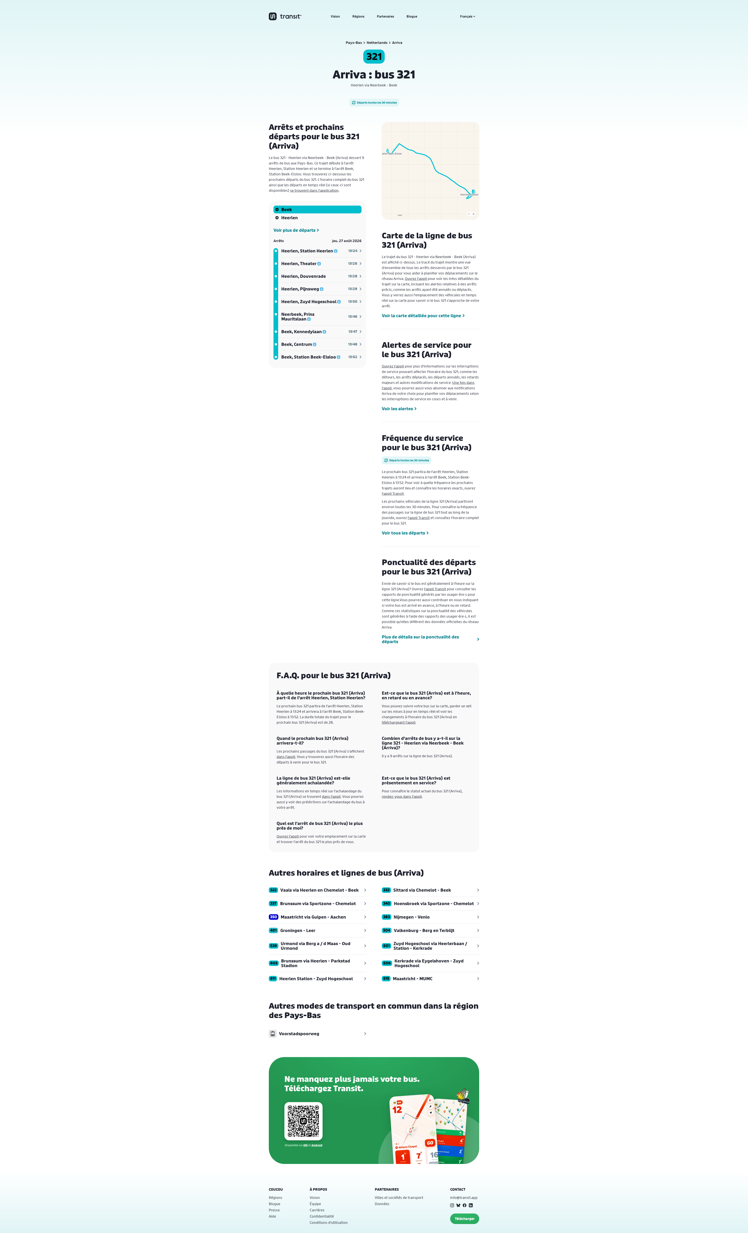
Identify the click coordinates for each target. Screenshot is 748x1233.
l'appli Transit (393, 493)
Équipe (315, 1204)
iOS (305, 1145)
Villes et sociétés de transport (399, 1197)
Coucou (276, 1189)
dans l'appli (286, 757)
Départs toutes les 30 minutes (377, 102)
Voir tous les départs (403, 533)
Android (316, 1145)
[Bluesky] (458, 1205)
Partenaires (385, 16)
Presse (274, 1210)
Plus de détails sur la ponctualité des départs (420, 639)
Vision (335, 16)
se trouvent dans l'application (314, 190)
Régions (358, 16)
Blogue (412, 16)
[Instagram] (452, 1205)
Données (382, 1204)
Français (466, 16)
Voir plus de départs (294, 230)
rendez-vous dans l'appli (402, 796)
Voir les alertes (397, 408)
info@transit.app (464, 1197)
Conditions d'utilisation (329, 1222)
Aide (272, 1216)
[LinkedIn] (471, 1205)
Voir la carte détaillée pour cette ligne (421, 315)
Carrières (317, 1210)
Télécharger (465, 1218)
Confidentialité (322, 1216)
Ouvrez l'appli (416, 278)
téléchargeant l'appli (398, 722)
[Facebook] (465, 1205)
